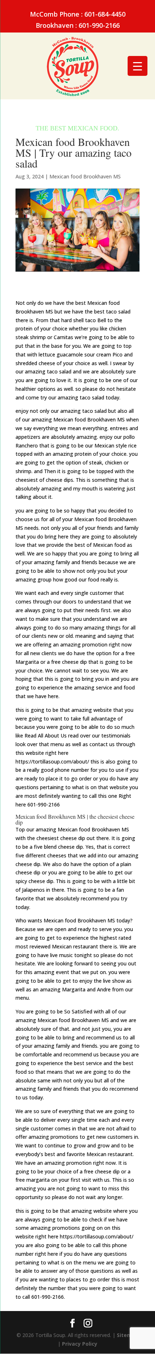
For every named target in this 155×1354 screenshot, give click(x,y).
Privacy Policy (79, 1343)
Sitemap (127, 1335)
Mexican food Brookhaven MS (85, 176)
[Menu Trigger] (137, 66)
